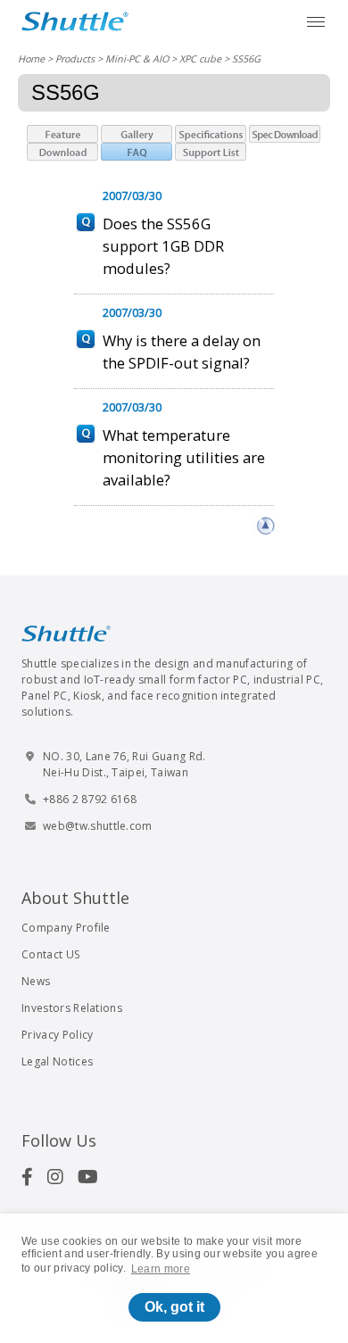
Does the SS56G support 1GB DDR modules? (163, 245)
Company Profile (66, 927)
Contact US (50, 954)
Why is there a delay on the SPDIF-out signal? (182, 351)
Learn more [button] (160, 1269)
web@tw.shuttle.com (98, 825)
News (35, 981)
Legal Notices (57, 1061)
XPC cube (200, 58)
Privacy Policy (57, 1034)
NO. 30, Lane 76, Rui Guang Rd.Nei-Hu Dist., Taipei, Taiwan (124, 764)
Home (31, 58)
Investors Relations (71, 1008)
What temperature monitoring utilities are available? (184, 457)
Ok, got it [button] (174, 1306)
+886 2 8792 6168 (90, 799)
